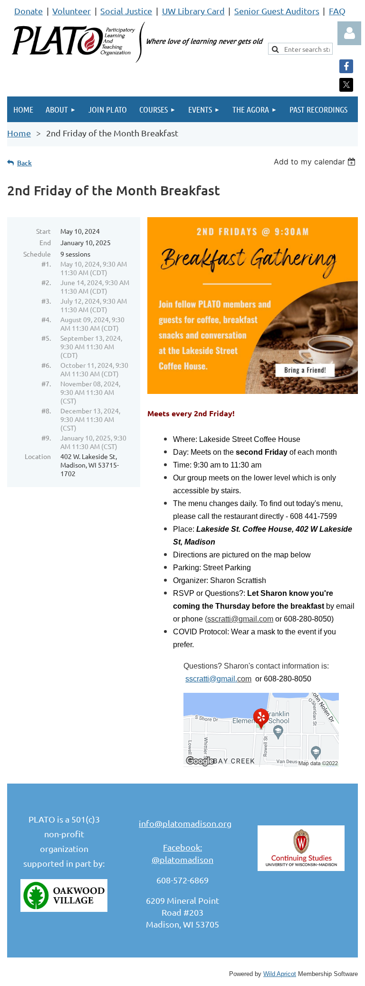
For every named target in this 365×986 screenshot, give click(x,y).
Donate (28, 11)
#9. (46, 437)
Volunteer (71, 11)
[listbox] (316, 161)
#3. (46, 301)
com (244, 679)
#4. (46, 319)
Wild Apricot (279, 974)
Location (38, 456)
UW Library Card (193, 11)
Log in (349, 33)
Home (19, 133)
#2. (46, 282)
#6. (46, 365)
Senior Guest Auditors (276, 11)
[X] (346, 85)
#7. (46, 383)
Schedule (37, 253)
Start (43, 231)
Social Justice (126, 11)
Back (24, 162)
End (45, 242)
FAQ (337, 11)
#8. (46, 410)
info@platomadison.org (185, 823)
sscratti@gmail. (211, 679)
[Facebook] (346, 66)
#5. (46, 338)
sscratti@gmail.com (240, 619)
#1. (46, 263)
